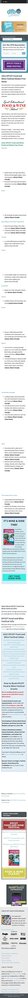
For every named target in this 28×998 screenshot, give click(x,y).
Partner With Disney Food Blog (10, 962)
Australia (4, 148)
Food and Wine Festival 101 (14, 669)
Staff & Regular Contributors (9, 953)
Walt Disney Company (16, 974)
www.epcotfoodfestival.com (15, 714)
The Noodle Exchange (8, 392)
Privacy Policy (5, 958)
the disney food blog (14, 9)
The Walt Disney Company (11, 978)
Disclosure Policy (6, 956)
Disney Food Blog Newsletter (12, 754)
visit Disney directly (18, 980)
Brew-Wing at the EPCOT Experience (12, 222)
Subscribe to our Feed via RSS (10, 989)
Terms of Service (6, 960)
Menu (6, 1)
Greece (3, 297)
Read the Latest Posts (8, 37)
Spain (3, 444)
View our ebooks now (7, 930)
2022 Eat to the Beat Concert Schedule (14, 654)
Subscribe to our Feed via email (10, 992)
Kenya (3, 307)
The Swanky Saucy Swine (9, 495)
